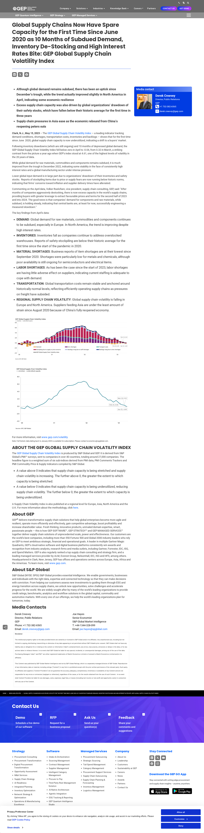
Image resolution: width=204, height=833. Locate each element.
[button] (183, 3)
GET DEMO (184, 8)
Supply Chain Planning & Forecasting (94, 781)
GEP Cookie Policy (21, 820)
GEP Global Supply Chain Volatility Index (69, 133)
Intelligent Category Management (58, 774)
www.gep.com (57, 563)
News (120, 776)
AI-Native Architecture (59, 790)
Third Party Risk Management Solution (62, 784)
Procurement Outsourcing (95, 757)
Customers (123, 764)
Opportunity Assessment (25, 771)
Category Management (93, 768)
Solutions (81, 8)
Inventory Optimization (24, 790)
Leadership (123, 760)
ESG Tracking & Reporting (61, 797)
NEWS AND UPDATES (15, 693)
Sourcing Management (59, 760)
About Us (122, 757)
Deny (180, 826)
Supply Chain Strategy (24, 779)
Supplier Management (59, 768)
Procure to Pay (55, 779)
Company (65, 8)
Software (53, 751)
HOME (4, 693)
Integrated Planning (23, 787)
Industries (98, 8)
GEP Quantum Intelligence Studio (61, 803)
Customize (179, 819)
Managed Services (94, 751)
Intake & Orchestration (59, 757)
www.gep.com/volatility (54, 437)
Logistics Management (93, 790)
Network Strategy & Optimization (23, 796)
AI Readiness (20, 783)
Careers (138, 8)
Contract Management (59, 764)
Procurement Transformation (27, 760)
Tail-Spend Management (94, 764)
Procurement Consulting (25, 757)
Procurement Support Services (97, 772)
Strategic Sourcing (91, 760)
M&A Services (20, 775)
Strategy (18, 751)
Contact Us (169, 8)
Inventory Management (93, 787)
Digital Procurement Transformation (23, 766)
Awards (121, 780)
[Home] (24, 8)
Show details (13, 827)
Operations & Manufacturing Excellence (27, 803)
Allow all (181, 812)
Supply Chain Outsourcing (95, 776)
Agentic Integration (57, 793)
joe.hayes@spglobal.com (93, 629)
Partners (151, 8)
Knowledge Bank (118, 8)
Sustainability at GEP (127, 768)
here (75, 507)
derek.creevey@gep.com (36, 629)
